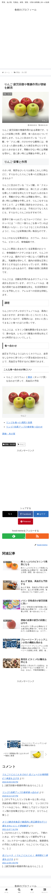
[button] (45, 545)
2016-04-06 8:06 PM (10, 782)
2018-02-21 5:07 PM (10, 796)
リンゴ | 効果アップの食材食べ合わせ (24, 427)
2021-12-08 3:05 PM (10, 863)
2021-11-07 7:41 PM (10, 829)
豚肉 (30, 377)
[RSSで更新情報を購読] (37, 536)
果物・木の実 (8, 434)
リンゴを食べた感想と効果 (19, 422)
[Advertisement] (25, 42)
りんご (22, 444)
